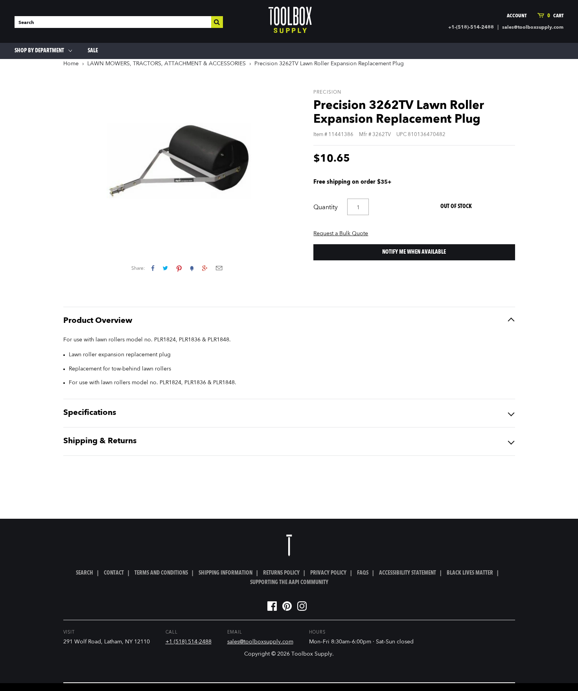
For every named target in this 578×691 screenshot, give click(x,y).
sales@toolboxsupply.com (532, 27)
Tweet (165, 268)
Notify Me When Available (414, 252)
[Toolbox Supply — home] (290, 21)
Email (219, 268)
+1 (204, 268)
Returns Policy (281, 573)
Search (84, 573)
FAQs (362, 573)
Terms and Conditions (161, 573)
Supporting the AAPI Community (289, 582)
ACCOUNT (516, 15)
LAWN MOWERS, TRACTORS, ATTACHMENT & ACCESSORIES (166, 63)
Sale (93, 50)
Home (71, 63)
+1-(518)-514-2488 (471, 27)
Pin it (179, 268)
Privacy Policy (328, 573)
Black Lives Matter (470, 573)
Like (152, 268)
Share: (138, 268)
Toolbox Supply (311, 654)
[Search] (217, 22)
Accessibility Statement (407, 573)
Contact (114, 573)
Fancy (191, 268)
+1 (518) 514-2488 (189, 642)
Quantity (325, 208)
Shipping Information (225, 573)
